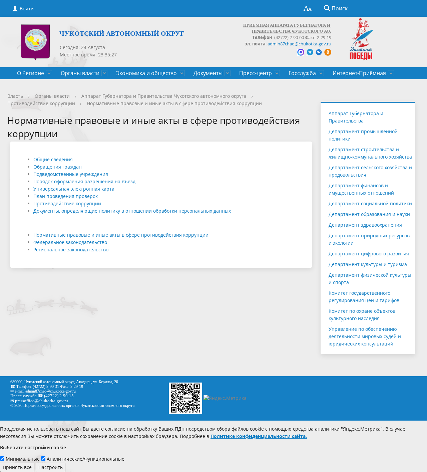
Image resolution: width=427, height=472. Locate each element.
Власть (15, 96)
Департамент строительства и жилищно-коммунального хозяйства (370, 153)
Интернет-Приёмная (359, 73)
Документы (208, 73)
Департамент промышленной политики (363, 135)
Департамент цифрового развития (369, 253)
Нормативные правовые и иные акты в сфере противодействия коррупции (174, 103)
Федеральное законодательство (70, 242)
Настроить (50, 467)
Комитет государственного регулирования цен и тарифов (364, 296)
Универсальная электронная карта (73, 189)
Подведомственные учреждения (70, 174)
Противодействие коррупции (41, 103)
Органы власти (80, 73)
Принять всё (17, 467)
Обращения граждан (57, 167)
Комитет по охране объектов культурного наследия (362, 314)
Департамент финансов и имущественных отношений (361, 189)
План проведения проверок (65, 196)
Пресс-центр (255, 73)
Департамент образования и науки (369, 214)
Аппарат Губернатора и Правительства (356, 117)
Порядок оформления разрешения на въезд (84, 181)
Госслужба (302, 73)
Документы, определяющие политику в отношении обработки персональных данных (132, 211)
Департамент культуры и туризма (368, 264)
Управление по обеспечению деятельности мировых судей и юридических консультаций (365, 336)
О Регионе (30, 73)
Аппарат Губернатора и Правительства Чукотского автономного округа (163, 96)
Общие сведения (53, 159)
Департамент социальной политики (370, 203)
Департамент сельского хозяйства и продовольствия (370, 171)
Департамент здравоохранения (365, 225)
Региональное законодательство (70, 249)
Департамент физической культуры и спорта (370, 278)
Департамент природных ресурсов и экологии (369, 239)
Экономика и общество (146, 73)
